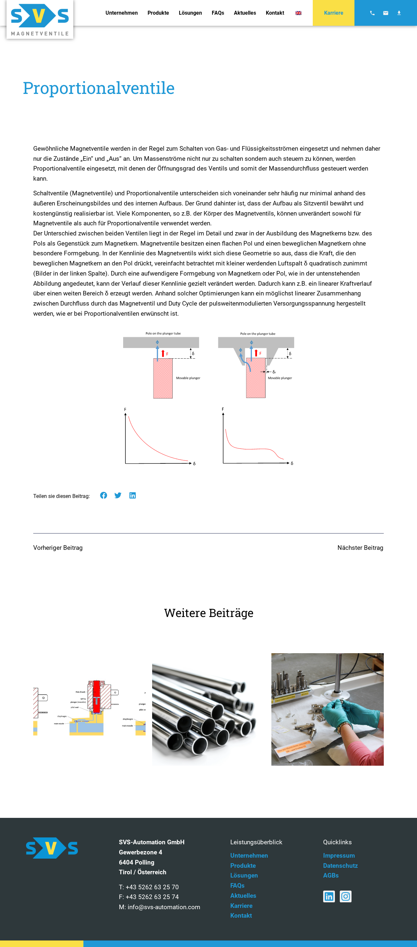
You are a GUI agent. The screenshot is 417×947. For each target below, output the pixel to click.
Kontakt (275, 13)
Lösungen (190, 13)
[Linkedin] (329, 896)
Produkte (158, 13)
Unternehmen (122, 13)
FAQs (218, 13)
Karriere (333, 13)
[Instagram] (346, 896)
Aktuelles (245, 13)
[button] (103, 495)
